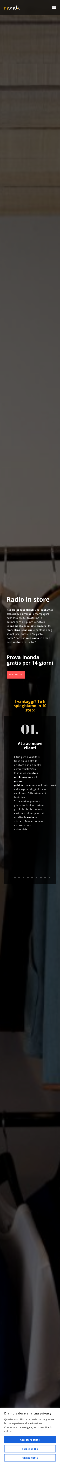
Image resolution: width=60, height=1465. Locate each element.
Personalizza (30, 1448)
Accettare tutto (30, 1439)
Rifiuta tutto (30, 1457)
